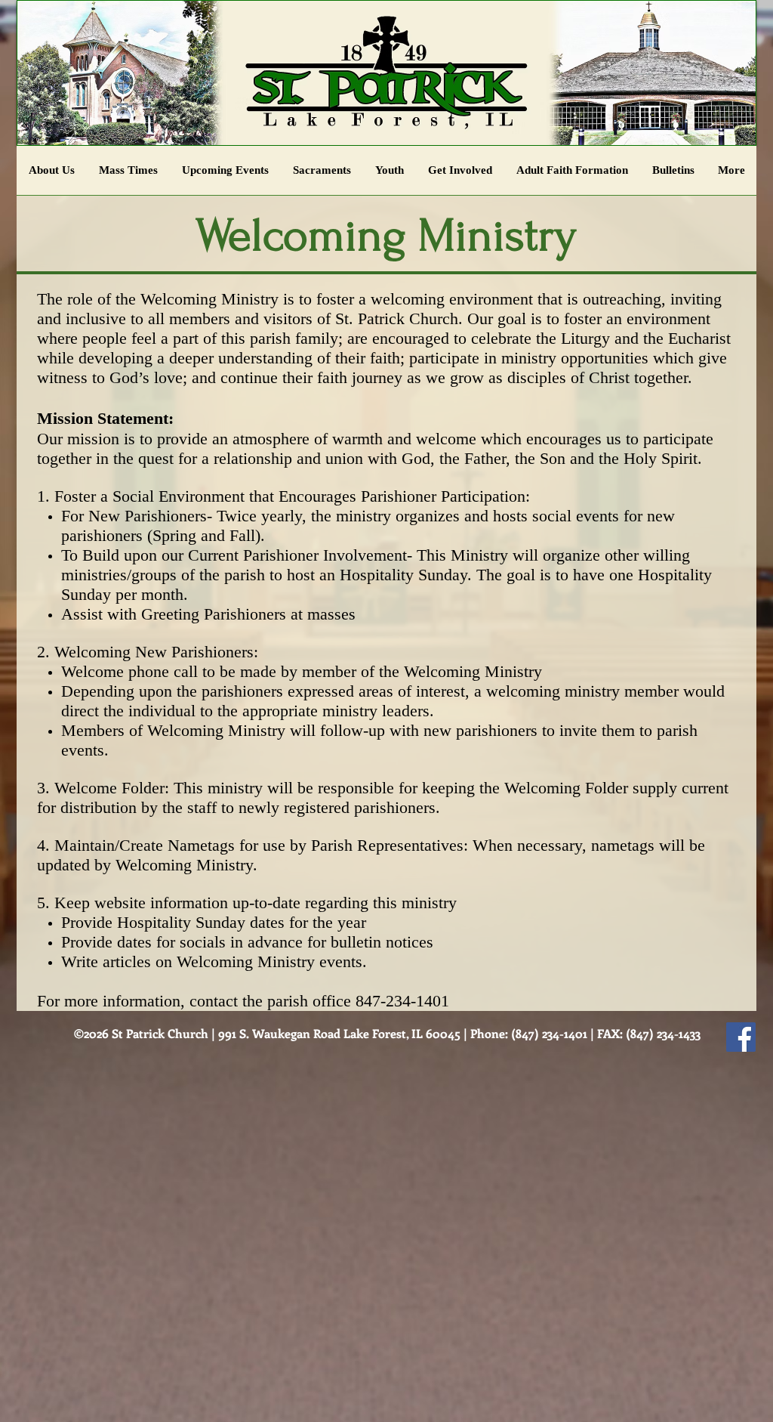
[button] (389, 175)
